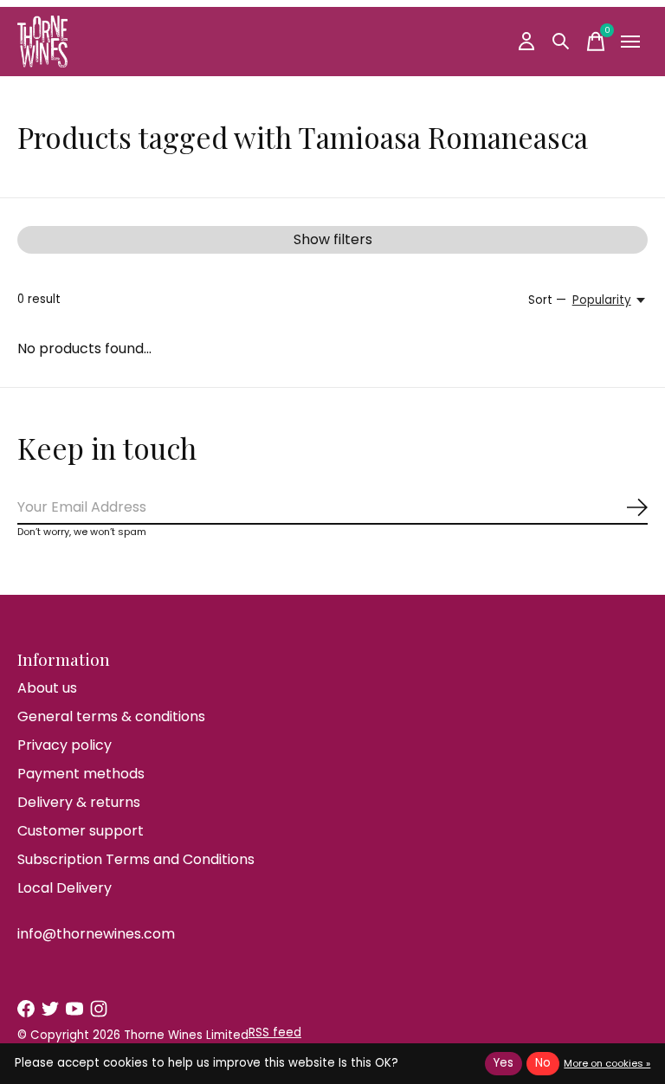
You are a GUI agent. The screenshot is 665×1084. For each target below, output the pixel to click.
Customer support (80, 831)
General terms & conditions (111, 716)
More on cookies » (607, 1063)
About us (47, 688)
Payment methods (81, 774)
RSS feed (275, 1032)
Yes (503, 1063)
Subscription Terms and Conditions (136, 859)
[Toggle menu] (630, 41)
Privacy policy (64, 745)
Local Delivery (64, 888)
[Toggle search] (561, 41)
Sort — (547, 300)
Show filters (333, 239)
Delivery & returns (78, 802)
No (543, 1063)
